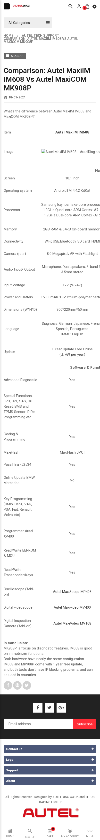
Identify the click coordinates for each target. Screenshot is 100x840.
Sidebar (17, 56)
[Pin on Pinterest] (18, 685)
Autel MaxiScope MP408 (72, 591)
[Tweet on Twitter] (27, 685)
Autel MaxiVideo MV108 (72, 623)
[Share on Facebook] (8, 685)
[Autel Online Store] (50, 812)
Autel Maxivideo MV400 (72, 607)
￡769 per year (72, 354)
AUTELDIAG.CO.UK (65, 797)
